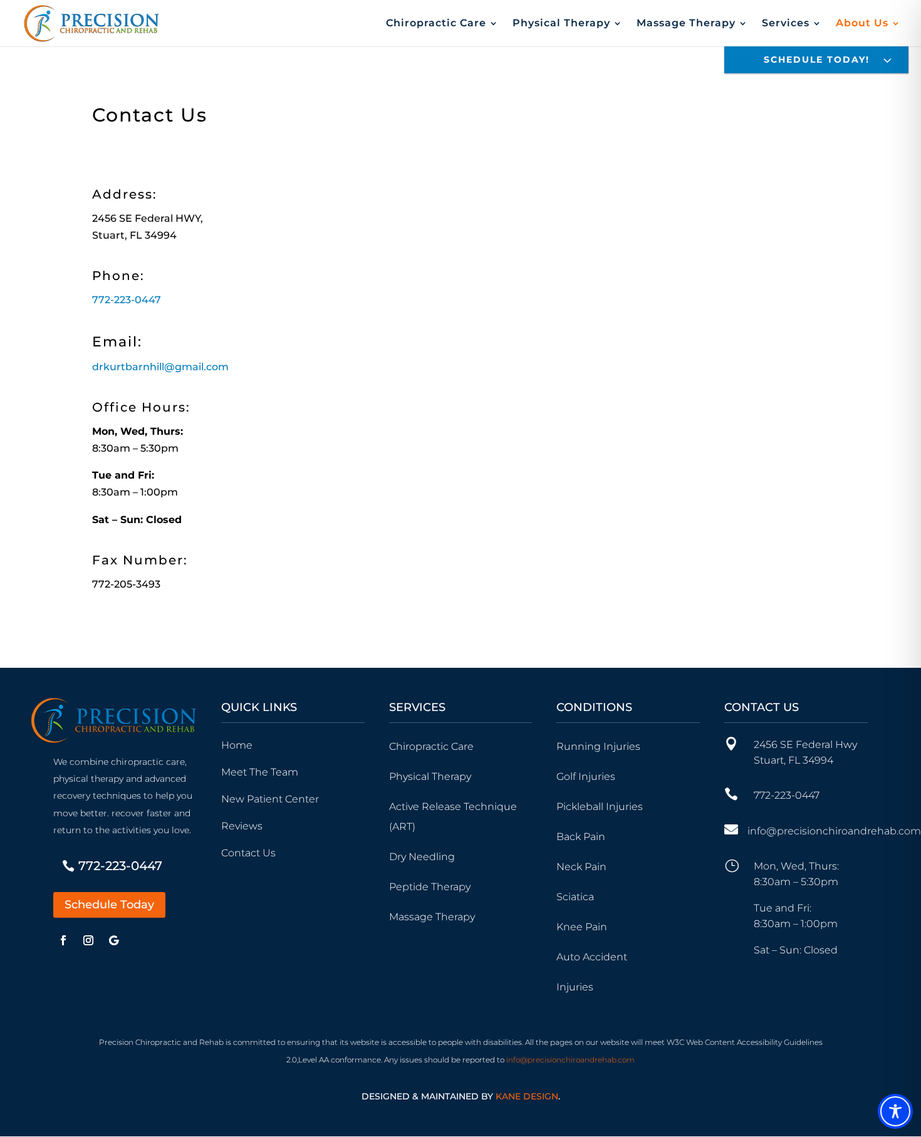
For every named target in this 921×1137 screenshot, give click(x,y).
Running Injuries (598, 746)
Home (236, 745)
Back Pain (580, 837)
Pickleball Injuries (599, 807)
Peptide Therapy (430, 887)
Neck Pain (581, 867)
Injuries (574, 987)
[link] (160, 367)
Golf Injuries (585, 776)
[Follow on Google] (113, 940)
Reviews (242, 826)
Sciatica (575, 897)
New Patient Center (270, 799)
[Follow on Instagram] (88, 940)
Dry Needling (422, 857)
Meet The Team (259, 772)
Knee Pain (581, 927)
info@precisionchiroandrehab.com (834, 831)
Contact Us (248, 853)
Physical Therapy (561, 24)
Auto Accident (591, 957)
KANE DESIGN (527, 1096)
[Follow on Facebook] (63, 940)
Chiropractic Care (436, 24)
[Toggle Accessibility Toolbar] (895, 1111)
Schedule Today (109, 904)
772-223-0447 (126, 300)
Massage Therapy (432, 917)
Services (785, 24)
